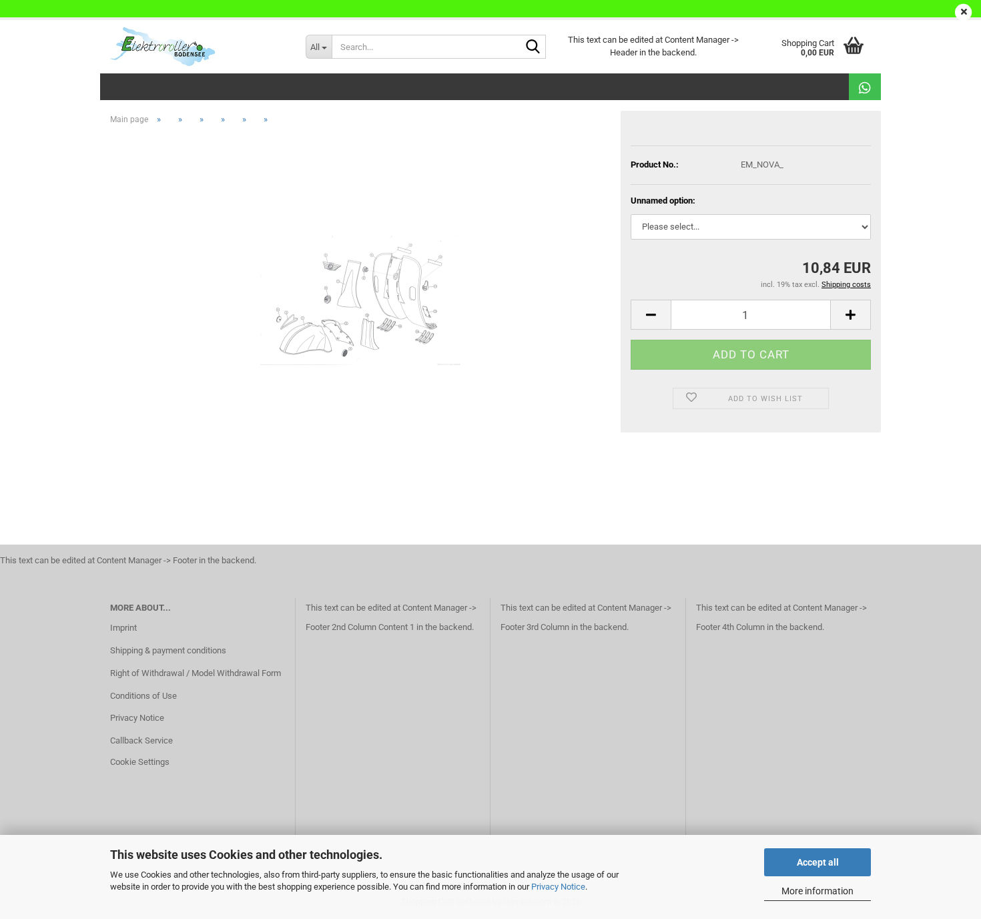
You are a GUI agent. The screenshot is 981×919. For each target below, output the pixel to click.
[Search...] (533, 47)
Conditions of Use (143, 696)
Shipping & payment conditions (168, 650)
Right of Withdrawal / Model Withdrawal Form (195, 673)
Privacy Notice (558, 887)
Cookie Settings (140, 762)
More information (817, 891)
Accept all (818, 862)
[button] (651, 315)
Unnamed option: (663, 201)
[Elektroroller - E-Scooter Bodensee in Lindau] (198, 46)
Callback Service (141, 740)
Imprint (123, 628)
